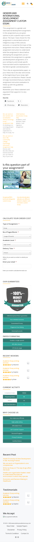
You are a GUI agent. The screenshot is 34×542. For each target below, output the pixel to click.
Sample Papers (22, 526)
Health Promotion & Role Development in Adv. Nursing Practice (17, 460)
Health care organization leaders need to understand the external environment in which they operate (16, 474)
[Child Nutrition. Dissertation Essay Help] (22, 120)
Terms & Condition (12, 533)
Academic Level (9, 240)
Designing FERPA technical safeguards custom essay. (9, 199)
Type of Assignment (11, 224)
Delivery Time (9, 249)
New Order (10, 526)
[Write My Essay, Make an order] (17, 179)
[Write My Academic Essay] (9, 3)
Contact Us (25, 533)
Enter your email (10, 262)
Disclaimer (11, 530)
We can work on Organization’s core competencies (16, 464)
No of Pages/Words (11, 232)
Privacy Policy (22, 530)
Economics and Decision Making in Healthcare (15, 480)
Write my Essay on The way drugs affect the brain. (17, 469)
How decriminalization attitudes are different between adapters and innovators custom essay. (23, 200)
